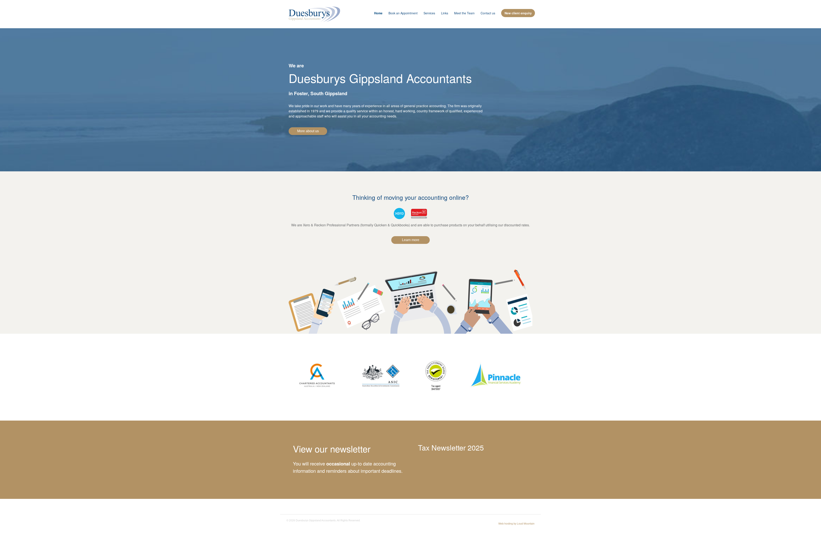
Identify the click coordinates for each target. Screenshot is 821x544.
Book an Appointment (403, 13)
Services (429, 13)
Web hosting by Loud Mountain (516, 523)
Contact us (488, 13)
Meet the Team (464, 13)
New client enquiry (518, 13)
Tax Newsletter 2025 (451, 447)
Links (444, 13)
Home (378, 13)
